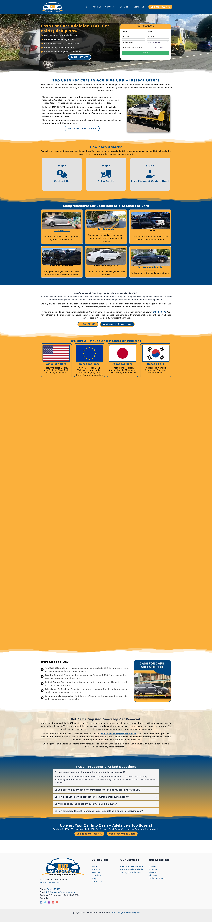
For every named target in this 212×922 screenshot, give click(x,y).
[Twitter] (45, 902)
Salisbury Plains (157, 878)
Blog (94, 878)
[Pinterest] (53, 902)
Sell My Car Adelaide (150, 267)
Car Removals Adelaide (131, 869)
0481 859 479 (58, 107)
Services (109, 7)
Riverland (153, 872)
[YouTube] (57, 902)
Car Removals (106, 229)
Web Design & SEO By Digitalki (126, 912)
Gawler (152, 866)
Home (86, 7)
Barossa (153, 869)
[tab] (106, 777)
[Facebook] (41, 902)
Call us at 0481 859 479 (89, 833)
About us (97, 7)
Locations (125, 7)
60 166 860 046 (50, 882)
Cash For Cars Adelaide (131, 866)
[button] (115, 7)
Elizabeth (153, 875)
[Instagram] (49, 902)
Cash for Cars (62, 231)
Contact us (139, 7)
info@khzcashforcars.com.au (60, 892)
